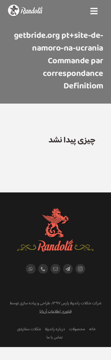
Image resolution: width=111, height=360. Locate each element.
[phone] (43, 269)
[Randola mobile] (25, 8)
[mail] (55, 269)
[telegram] (68, 269)
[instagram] (80, 269)
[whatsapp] (31, 269)
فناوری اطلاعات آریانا (55, 311)
